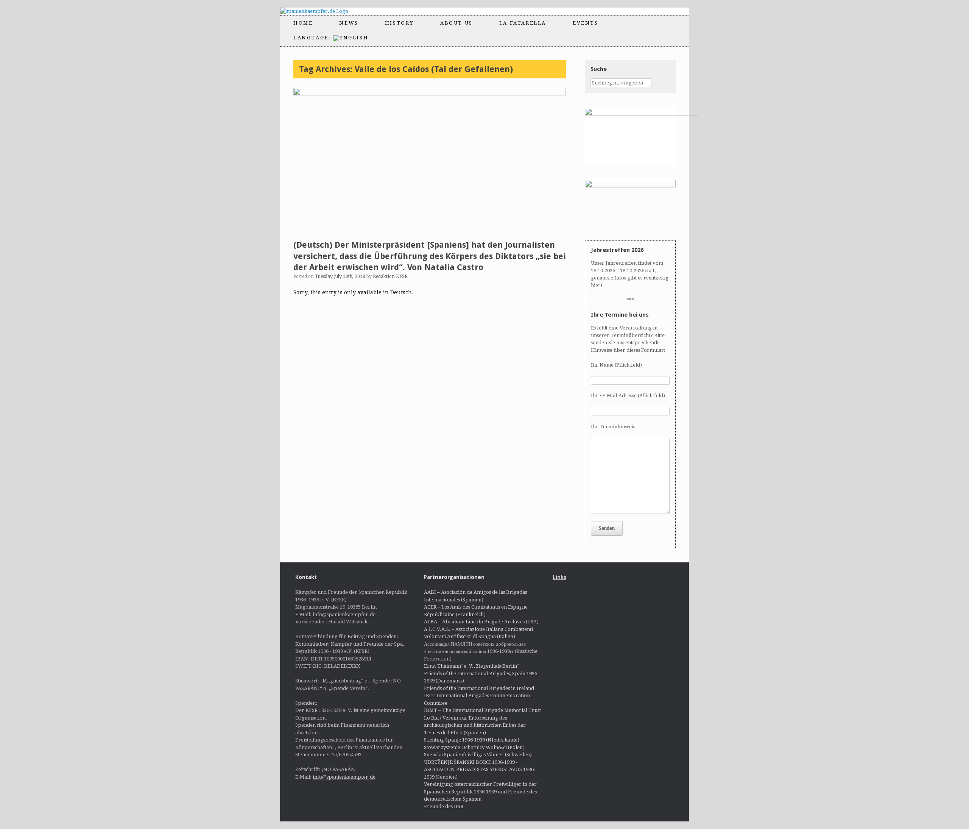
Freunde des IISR (443, 806)
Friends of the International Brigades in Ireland (479, 688)
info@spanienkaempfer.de (344, 777)
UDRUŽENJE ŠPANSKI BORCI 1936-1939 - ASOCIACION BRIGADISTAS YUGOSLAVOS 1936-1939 (479, 769)
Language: (313, 38)
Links (559, 577)
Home (303, 23)
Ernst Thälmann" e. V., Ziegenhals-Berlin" (471, 666)
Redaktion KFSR (390, 276)
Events (585, 23)
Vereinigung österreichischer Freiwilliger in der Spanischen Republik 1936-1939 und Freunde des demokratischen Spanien (480, 791)
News (348, 23)
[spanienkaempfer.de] (320, 11)
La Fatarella (522, 23)
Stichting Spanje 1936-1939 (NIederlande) (471, 740)
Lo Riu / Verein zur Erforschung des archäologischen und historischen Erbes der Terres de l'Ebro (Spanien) (475, 725)
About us (456, 23)
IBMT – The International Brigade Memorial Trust (482, 710)
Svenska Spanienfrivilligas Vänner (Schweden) (478, 754)
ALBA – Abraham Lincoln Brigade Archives (474, 621)
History (399, 23)
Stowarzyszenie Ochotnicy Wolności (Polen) (474, 747)
